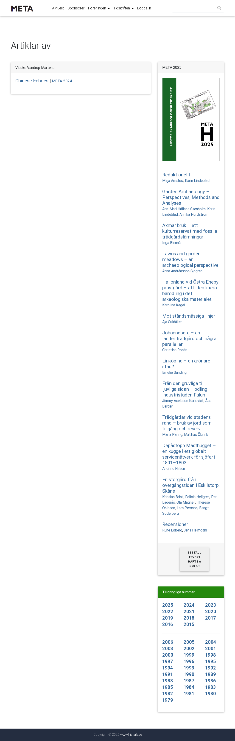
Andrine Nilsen (173, 468)
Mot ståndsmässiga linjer (188, 316)
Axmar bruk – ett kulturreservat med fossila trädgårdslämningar (189, 231)
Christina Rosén (174, 350)
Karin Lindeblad (197, 180)
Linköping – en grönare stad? (186, 364)
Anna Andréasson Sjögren (182, 271)
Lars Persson (187, 507)
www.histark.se (131, 734)
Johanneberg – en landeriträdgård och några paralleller (189, 338)
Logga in (144, 8)
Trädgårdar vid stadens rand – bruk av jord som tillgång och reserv (187, 423)
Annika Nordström (193, 214)
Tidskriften (122, 8)
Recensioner (175, 524)
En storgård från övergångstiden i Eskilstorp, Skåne (191, 485)
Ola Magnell (185, 502)
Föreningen (97, 8)
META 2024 (62, 80)
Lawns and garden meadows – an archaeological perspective (190, 259)
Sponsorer (75, 8)
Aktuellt (58, 8)
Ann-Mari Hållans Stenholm (184, 209)
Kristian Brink (173, 496)
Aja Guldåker (172, 321)
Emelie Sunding (174, 372)
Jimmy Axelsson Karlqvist (183, 400)
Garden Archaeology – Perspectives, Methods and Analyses (191, 197)
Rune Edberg (172, 530)
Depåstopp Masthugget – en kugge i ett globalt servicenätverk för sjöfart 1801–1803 (189, 454)
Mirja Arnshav (172, 180)
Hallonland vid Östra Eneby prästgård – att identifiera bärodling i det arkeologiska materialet (190, 290)
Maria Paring (172, 434)
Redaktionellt (176, 175)
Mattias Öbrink (196, 434)
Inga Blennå (171, 242)
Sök (219, 8)
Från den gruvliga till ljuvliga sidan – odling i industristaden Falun (186, 389)
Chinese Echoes (31, 81)
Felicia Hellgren (197, 496)
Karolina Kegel (173, 305)
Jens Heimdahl (195, 530)
